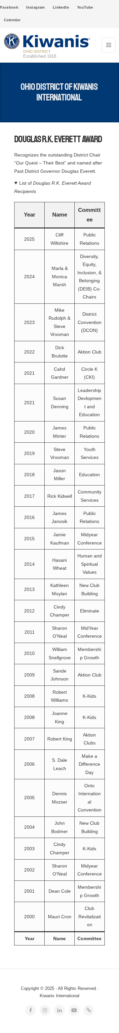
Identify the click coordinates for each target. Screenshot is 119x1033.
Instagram (35, 7)
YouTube (85, 7)
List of (52, 187)
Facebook (9, 7)
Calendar (12, 20)
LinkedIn (61, 7)
